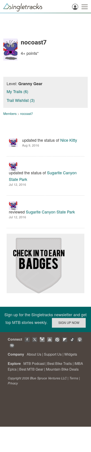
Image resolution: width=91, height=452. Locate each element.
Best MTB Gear (31, 369)
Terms (73, 378)
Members (10, 113)
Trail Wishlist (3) (21, 100)
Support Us (53, 354)
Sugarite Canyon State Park (50, 212)
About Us (34, 354)
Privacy (13, 383)
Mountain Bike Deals (62, 369)
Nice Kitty (68, 140)
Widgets (70, 354)
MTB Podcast (34, 363)
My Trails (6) (17, 91)
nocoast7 (26, 113)
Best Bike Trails (59, 363)
